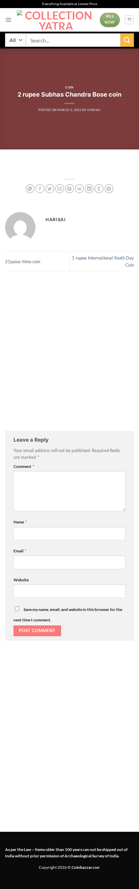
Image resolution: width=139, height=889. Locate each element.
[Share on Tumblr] (99, 188)
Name (20, 521)
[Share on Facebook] (40, 188)
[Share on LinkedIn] (89, 188)
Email (19, 550)
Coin (69, 87)
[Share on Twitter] (49, 188)
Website (21, 579)
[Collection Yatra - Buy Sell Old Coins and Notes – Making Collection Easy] (56, 20)
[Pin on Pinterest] (69, 188)
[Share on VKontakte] (79, 188)
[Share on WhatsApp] (30, 188)
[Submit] (127, 39)
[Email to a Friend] (59, 188)
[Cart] (129, 19)
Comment (23, 466)
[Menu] (8, 19)
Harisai (94, 110)
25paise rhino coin (22, 261)
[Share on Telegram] (109, 188)
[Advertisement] (69, 351)
